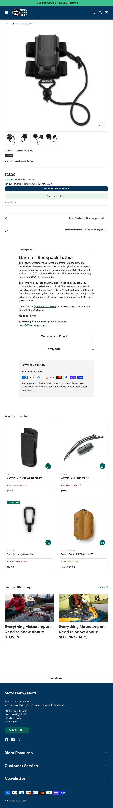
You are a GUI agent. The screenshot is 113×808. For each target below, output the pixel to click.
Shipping (9, 179)
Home (7, 24)
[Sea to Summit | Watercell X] (83, 524)
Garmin (8, 150)
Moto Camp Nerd (18, 801)
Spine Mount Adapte (45, 306)
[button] (56, 196)
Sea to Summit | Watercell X (77, 554)
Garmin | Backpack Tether (23, 24)
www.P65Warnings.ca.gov (32, 325)
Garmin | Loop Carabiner (21, 554)
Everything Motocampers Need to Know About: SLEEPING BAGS (82, 632)
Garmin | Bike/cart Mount (75, 477)
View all (104, 586)
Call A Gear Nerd (17, 730)
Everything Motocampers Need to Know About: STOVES (28, 632)
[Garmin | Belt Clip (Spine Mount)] (29, 447)
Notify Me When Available (56, 188)
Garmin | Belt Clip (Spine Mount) (25, 477)
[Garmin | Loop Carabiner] (29, 524)
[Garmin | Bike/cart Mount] (83, 447)
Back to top (56, 678)
